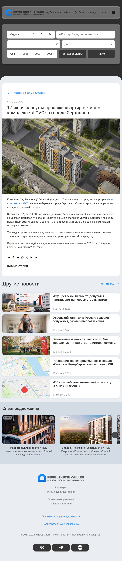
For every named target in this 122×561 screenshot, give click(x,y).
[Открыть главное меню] (112, 12)
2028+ (50, 53)
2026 (25, 53)
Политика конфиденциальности (61, 516)
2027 (38, 53)
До (66, 44)
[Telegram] (18, 257)
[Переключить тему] (103, 12)
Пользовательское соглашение (61, 524)
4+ (50, 34)
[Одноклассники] (13, 257)
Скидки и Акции (87, 12)
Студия (14, 34)
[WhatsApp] (22, 257)
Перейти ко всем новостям (29, 92)
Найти (101, 53)
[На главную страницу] (25, 14)
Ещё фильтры (75, 53)
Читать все (107, 283)
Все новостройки (60, 12)
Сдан (13, 53)
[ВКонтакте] (9, 257)
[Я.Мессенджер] (31, 257)
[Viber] (27, 257)
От (11, 44)
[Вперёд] (115, 435)
